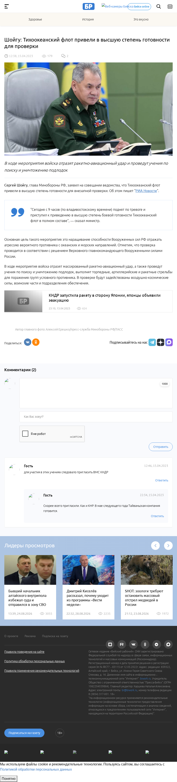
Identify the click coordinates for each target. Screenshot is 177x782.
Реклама (30, 636)
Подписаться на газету (24, 733)
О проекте (11, 636)
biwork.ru (145, 678)
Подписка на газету (55, 636)
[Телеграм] (151, 342)
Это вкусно (141, 19)
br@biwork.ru (129, 690)
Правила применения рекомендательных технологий (41, 670)
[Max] (169, 342)
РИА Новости (146, 191)
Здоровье (35, 19)
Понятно (9, 778)
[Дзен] (160, 342)
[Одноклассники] (36, 342)
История (88, 19)
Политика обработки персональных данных (34, 661)
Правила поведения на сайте (24, 651)
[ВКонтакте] (27, 342)
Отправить (160, 446)
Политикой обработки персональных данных (36, 769)
